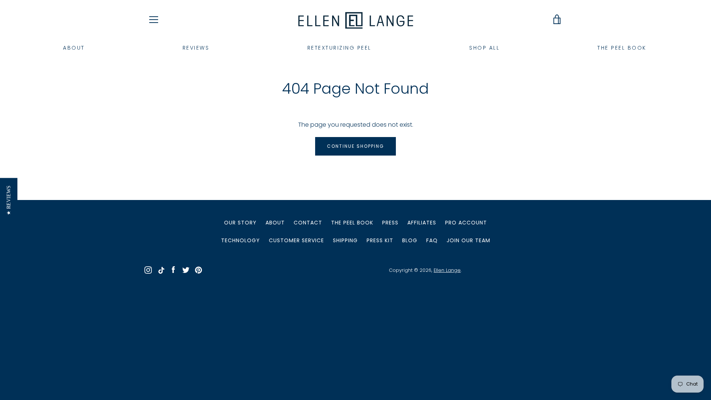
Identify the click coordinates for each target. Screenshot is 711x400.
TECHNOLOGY (240, 240)
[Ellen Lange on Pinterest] (198, 270)
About (275, 222)
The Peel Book (352, 222)
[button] (8, 200)
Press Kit (380, 240)
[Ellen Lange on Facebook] (173, 270)
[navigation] (153, 19)
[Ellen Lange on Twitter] (186, 270)
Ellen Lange (447, 270)
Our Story (240, 222)
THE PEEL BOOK (622, 47)
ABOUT (74, 47)
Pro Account (466, 222)
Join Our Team (468, 240)
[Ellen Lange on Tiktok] (160, 270)
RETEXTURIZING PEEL (339, 47)
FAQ (432, 240)
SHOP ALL (484, 47)
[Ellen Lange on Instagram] (148, 270)
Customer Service (296, 240)
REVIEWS (196, 47)
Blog (409, 240)
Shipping (345, 240)
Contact (308, 222)
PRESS (390, 222)
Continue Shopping (355, 146)
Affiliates (421, 222)
